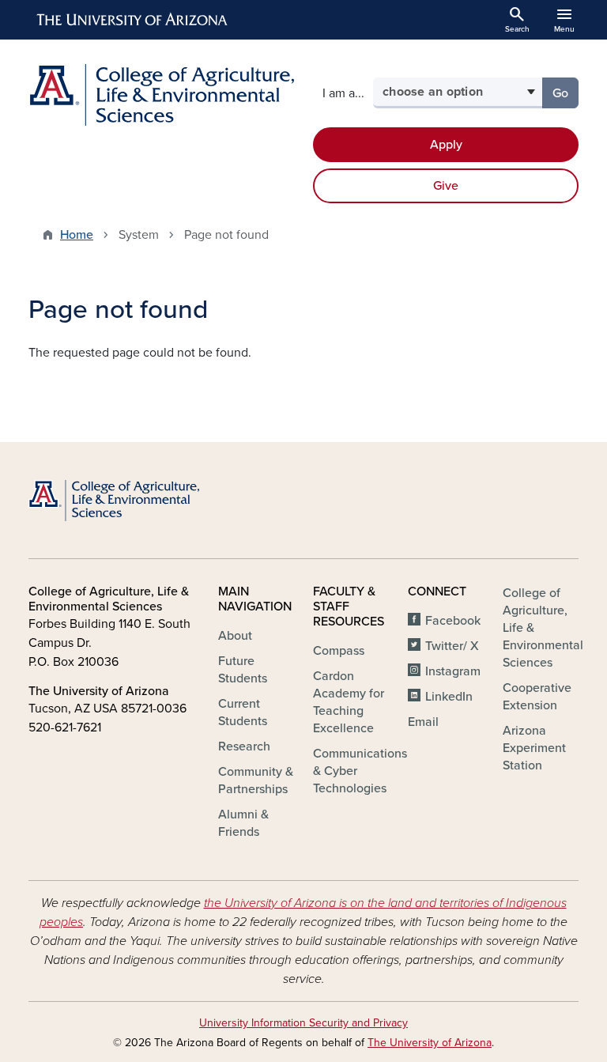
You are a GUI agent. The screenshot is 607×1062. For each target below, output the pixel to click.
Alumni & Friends (243, 823)
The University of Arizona (430, 1042)
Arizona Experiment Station (534, 748)
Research (244, 746)
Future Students (242, 669)
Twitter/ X (452, 646)
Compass (338, 651)
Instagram (453, 671)
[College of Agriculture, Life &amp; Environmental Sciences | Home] (161, 95)
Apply (446, 145)
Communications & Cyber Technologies (360, 771)
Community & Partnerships (255, 780)
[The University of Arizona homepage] (133, 20)
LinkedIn (449, 697)
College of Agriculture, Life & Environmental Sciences (543, 628)
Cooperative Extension (537, 696)
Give (445, 186)
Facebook (453, 621)
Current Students (242, 712)
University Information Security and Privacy (303, 1023)
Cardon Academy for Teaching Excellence (348, 702)
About (235, 636)
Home (76, 235)
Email (423, 722)
